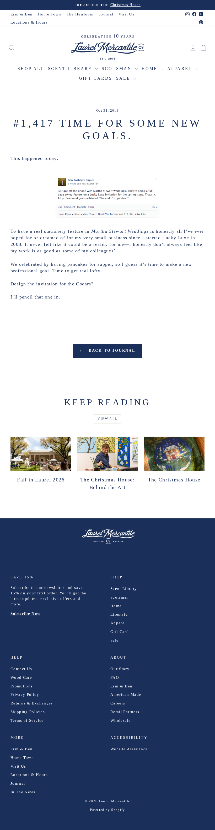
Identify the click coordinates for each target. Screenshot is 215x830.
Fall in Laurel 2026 (41, 479)
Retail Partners (124, 712)
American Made (125, 694)
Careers (117, 703)
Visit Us (126, 14)
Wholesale (120, 720)
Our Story (120, 669)
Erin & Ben (21, 14)
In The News (22, 792)
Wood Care (21, 677)
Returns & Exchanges (31, 703)
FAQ (114, 677)
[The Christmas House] (174, 454)
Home (150, 68)
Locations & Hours (29, 22)
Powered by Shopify (107, 810)
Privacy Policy (24, 694)
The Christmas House (174, 479)
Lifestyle (119, 614)
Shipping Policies (27, 712)
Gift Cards (95, 78)
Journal (106, 14)
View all (107, 419)
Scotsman (118, 68)
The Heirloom (80, 14)
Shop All (31, 68)
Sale (124, 78)
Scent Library (71, 68)
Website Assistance (129, 749)
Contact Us (21, 669)
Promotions (21, 686)
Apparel (180, 68)
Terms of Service (27, 720)
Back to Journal (111, 350)
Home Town (49, 14)
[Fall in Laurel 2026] (40, 454)
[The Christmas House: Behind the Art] (107, 454)
